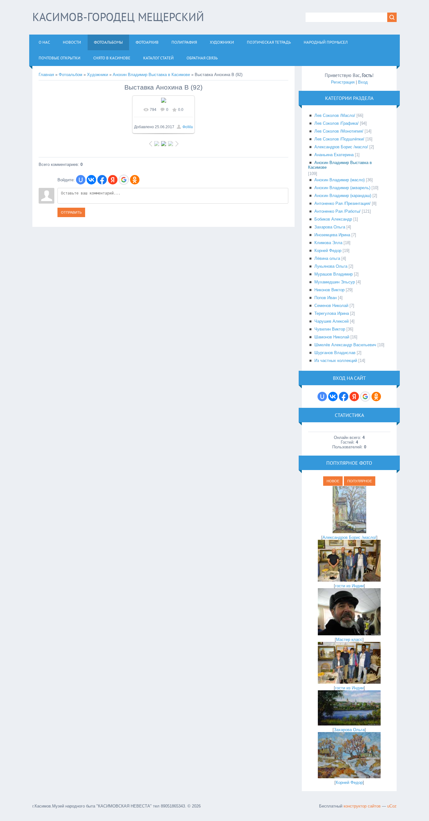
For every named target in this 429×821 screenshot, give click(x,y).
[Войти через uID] (80, 179)
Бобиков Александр (333, 219)
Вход (363, 82)
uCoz (392, 806)
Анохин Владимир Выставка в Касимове (151, 74)
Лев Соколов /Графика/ (336, 123)
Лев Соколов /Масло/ (334, 115)
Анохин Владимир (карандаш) (342, 195)
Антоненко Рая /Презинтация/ (342, 203)
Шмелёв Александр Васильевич (345, 344)
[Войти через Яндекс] (112, 179)
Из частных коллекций (335, 360)
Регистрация (343, 82)
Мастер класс (349, 639)
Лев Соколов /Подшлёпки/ (339, 139)
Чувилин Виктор (329, 329)
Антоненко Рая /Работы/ (337, 211)
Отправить (71, 212)
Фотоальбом (70, 74)
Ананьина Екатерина (334, 154)
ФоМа (187, 127)
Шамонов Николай (331, 337)
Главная (46, 74)
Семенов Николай (331, 305)
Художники (97, 74)
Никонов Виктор (329, 289)
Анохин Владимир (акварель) (342, 187)
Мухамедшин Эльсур (334, 282)
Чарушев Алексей (331, 321)
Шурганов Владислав (335, 352)
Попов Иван (325, 297)
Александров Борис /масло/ (341, 147)
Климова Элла (328, 242)
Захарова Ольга (329, 227)
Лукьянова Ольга (330, 266)
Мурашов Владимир (333, 274)
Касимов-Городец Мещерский (118, 16)
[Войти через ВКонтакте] (91, 179)
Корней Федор (327, 250)
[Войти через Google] (124, 180)
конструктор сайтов (362, 806)
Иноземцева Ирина (332, 235)
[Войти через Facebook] (102, 179)
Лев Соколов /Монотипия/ (338, 131)
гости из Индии (349, 585)
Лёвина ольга (327, 258)
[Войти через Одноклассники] (134, 179)
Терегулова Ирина (331, 313)
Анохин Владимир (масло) (339, 180)
